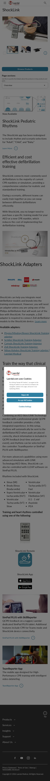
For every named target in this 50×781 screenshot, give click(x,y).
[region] (25, 390)
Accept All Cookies (25, 400)
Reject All (25, 395)
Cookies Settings (25, 406)
